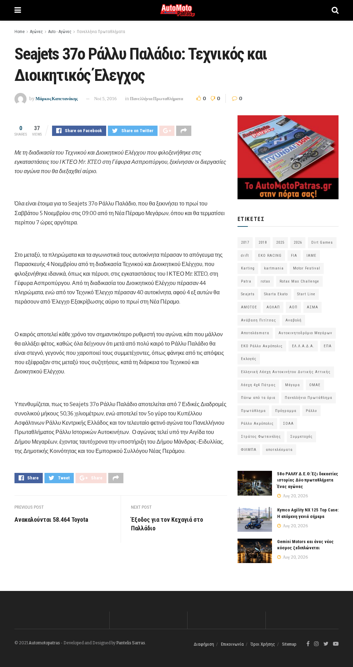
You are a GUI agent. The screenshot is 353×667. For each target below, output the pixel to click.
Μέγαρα (292, 385)
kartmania (274, 268)
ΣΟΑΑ (288, 423)
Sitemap (289, 644)
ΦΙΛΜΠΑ (248, 449)
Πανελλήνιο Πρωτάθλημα (308, 397)
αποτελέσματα (279, 449)
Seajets (248, 294)
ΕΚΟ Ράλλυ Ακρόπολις (262, 346)
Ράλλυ (311, 411)
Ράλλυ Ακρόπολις (257, 423)
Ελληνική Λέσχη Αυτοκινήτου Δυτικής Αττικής (286, 372)
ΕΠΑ (328, 346)
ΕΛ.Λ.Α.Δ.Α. (303, 346)
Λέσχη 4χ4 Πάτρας (258, 385)
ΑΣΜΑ (312, 307)
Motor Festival (306, 268)
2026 (298, 242)
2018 (263, 242)
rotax (265, 281)
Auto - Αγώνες (59, 31)
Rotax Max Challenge (299, 281)
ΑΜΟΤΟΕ (249, 307)
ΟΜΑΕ (315, 385)
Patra (246, 281)
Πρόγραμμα (285, 411)
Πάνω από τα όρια (258, 397)
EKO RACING (270, 255)
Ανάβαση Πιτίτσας (258, 320)
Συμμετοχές (301, 436)
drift (245, 255)
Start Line (306, 294)
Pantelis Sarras (130, 642)
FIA (294, 255)
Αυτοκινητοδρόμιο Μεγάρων (305, 333)
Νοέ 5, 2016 (105, 98)
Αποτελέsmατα (255, 333)
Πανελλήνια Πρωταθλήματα (101, 31)
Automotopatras (44, 642)
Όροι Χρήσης (263, 644)
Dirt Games (322, 242)
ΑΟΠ (293, 307)
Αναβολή (293, 320)
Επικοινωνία (232, 644)
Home (19, 31)
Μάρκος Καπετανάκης (57, 98)
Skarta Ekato (276, 294)
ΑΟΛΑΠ (273, 307)
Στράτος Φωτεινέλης (261, 436)
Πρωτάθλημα (253, 411)
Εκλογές (248, 359)
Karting (248, 268)
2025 (280, 242)
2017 (245, 242)
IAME (311, 255)
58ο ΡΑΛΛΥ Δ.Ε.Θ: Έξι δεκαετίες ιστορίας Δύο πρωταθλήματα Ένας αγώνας (307, 480)
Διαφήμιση (204, 644)
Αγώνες (36, 31)
